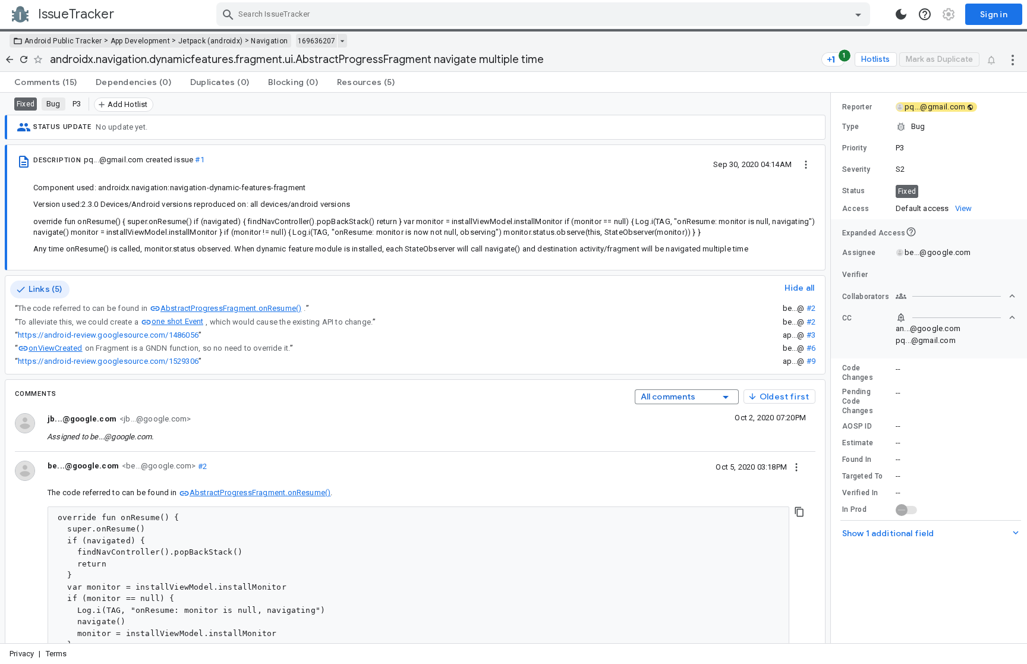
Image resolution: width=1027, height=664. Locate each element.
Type (850, 126)
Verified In (860, 493)
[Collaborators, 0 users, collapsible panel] (956, 296)
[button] (929, 127)
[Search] (228, 14)
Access (856, 208)
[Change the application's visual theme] (901, 14)
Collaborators (865, 296)
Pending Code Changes (857, 401)
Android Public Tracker (63, 41)
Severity (856, 169)
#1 (199, 159)
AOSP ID (857, 426)
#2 (811, 308)
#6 (811, 348)
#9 (811, 361)
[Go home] (9, 59)
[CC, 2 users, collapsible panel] (956, 317)
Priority (854, 148)
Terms (56, 653)
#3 (811, 335)
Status (853, 191)
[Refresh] (24, 59)
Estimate (857, 443)
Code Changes (857, 373)
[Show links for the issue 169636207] (342, 41)
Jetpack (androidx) (210, 41)
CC (847, 318)
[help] (925, 14)
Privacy (22, 653)
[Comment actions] (796, 466)
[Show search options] (858, 14)
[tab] (45, 82)
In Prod (854, 509)
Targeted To (862, 476)
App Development (141, 41)
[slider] (832, 368)
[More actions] (1012, 59)
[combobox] (544, 14)
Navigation (269, 41)
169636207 (316, 41)
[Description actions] (805, 164)
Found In (856, 459)
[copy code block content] (799, 512)
